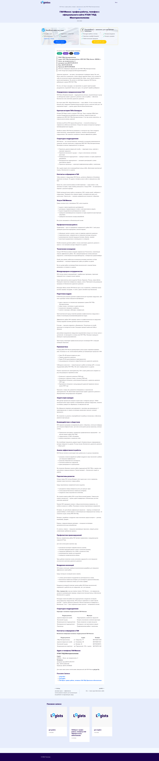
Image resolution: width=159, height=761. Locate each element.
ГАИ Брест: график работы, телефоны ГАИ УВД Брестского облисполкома (80, 680)
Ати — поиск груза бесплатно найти (95, 690)
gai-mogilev (62, 678)
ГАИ (79, 9)
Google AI (77, 53)
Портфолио (47, 38)
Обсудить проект (60, 42)
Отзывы (52, 38)
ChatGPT (59, 53)
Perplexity (66, 53)
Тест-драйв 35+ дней (99, 42)
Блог (116, 2)
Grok (71, 53)
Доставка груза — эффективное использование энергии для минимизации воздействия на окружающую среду (66, 691)
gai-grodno (62, 676)
